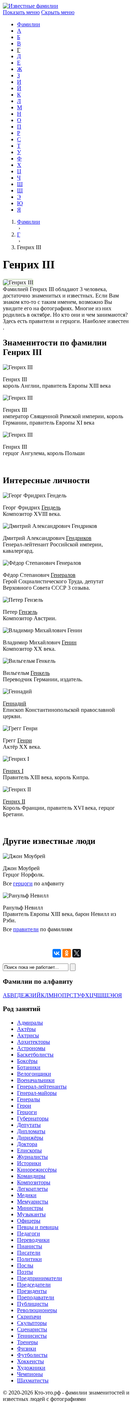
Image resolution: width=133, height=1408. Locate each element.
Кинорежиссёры (37, 1170)
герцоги (23, 883)
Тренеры (27, 1342)
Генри (24, 740)
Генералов (63, 575)
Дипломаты (31, 1131)
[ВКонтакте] (56, 953)
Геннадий (14, 703)
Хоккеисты (30, 1361)
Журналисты (32, 1157)
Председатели (34, 1285)
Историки (29, 1163)
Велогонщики (34, 1074)
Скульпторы (32, 1323)
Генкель (40, 673)
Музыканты (31, 1214)
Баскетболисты (35, 1055)
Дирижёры (30, 1138)
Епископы (29, 1150)
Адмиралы (30, 1023)
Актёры (26, 1029)
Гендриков (79, 538)
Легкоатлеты (32, 1189)
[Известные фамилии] (30, 6)
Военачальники (36, 1080)
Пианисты (29, 1246)
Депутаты (29, 1125)
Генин (69, 642)
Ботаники (28, 1067)
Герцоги (27, 1112)
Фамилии (28, 24)
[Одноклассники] (66, 953)
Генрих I (13, 771)
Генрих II (14, 801)
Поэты (25, 1272)
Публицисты (32, 1304)
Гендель (51, 507)
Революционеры (37, 1310)
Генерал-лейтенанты (42, 1087)
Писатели (28, 1253)
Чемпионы (30, 1374)
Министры (30, 1208)
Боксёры (27, 1061)
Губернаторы (33, 1118)
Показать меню (21, 12)
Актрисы (28, 1035)
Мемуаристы (32, 1202)
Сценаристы (32, 1329)
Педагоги (28, 1233)
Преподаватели (35, 1297)
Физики (26, 1349)
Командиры (31, 1176)
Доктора (27, 1144)
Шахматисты (33, 1380)
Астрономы (31, 1048)
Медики (27, 1195)
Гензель (28, 612)
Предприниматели (39, 1278)
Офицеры (28, 1221)
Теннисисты (32, 1336)
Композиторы (33, 1182)
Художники (31, 1368)
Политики (29, 1259)
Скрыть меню (57, 12)
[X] (76, 953)
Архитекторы (33, 1042)
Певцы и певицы (38, 1227)
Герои (24, 1106)
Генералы (28, 1099)
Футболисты (32, 1355)
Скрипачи (29, 1317)
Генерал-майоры (37, 1093)
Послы (25, 1265)
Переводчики (33, 1240)
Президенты (32, 1291)
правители (26, 929)
